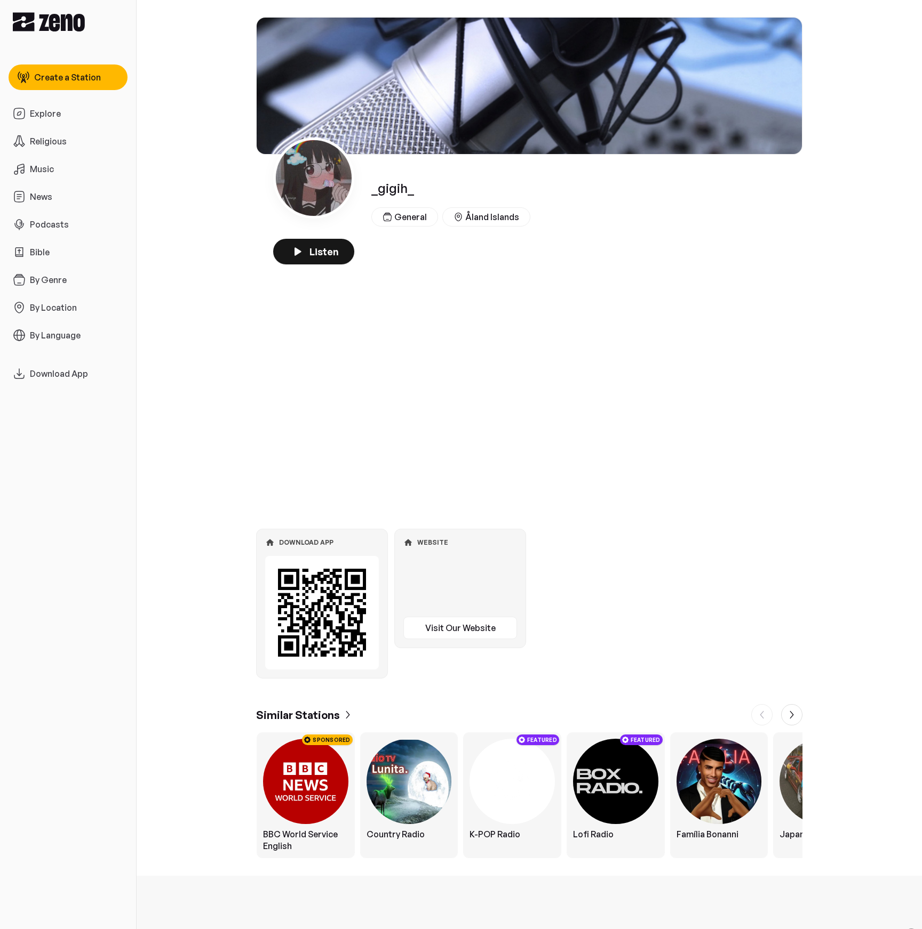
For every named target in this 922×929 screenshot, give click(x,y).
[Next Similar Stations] (791, 714)
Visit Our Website (460, 628)
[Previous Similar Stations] (762, 714)
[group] (529, 795)
